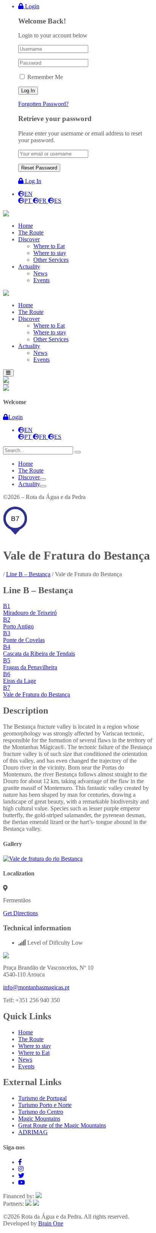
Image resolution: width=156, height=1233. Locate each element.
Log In (32, 181)
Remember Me (45, 77)
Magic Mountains (39, 1118)
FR (43, 200)
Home (25, 463)
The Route (31, 470)
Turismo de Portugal (42, 1098)
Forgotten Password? (43, 104)
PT (28, 200)
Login (31, 6)
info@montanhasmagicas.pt (36, 987)
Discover (29, 477)
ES (57, 200)
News (25, 1059)
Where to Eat (34, 1053)
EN (28, 194)
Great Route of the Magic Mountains (62, 1125)
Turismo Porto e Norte (45, 1105)
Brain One (50, 1223)
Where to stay (34, 1046)
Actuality (29, 484)
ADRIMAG (33, 1132)
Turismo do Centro (40, 1112)
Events (26, 1066)
